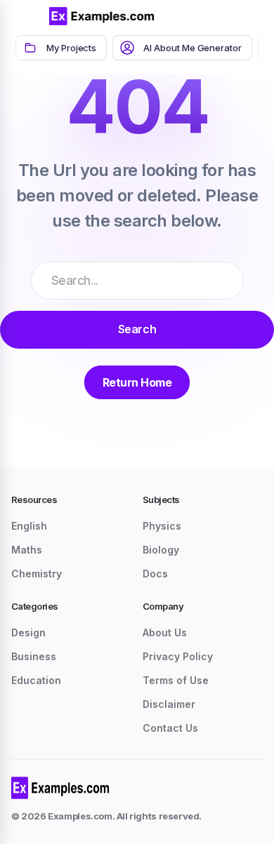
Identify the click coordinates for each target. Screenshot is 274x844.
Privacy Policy (178, 656)
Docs (155, 574)
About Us (165, 632)
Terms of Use (176, 680)
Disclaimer (169, 704)
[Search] (218, 16)
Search (137, 329)
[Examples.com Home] (102, 16)
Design (28, 632)
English (29, 526)
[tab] (61, 47)
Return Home (137, 382)
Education (36, 680)
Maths (26, 550)
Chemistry (36, 574)
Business (33, 656)
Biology (161, 550)
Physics (162, 526)
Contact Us (170, 728)
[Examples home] (60, 788)
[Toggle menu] (28, 16)
